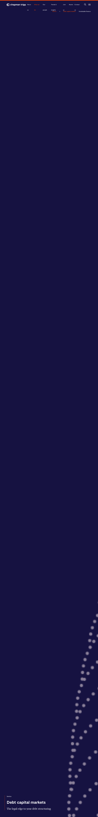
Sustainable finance (85, 11)
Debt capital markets (69, 11)
